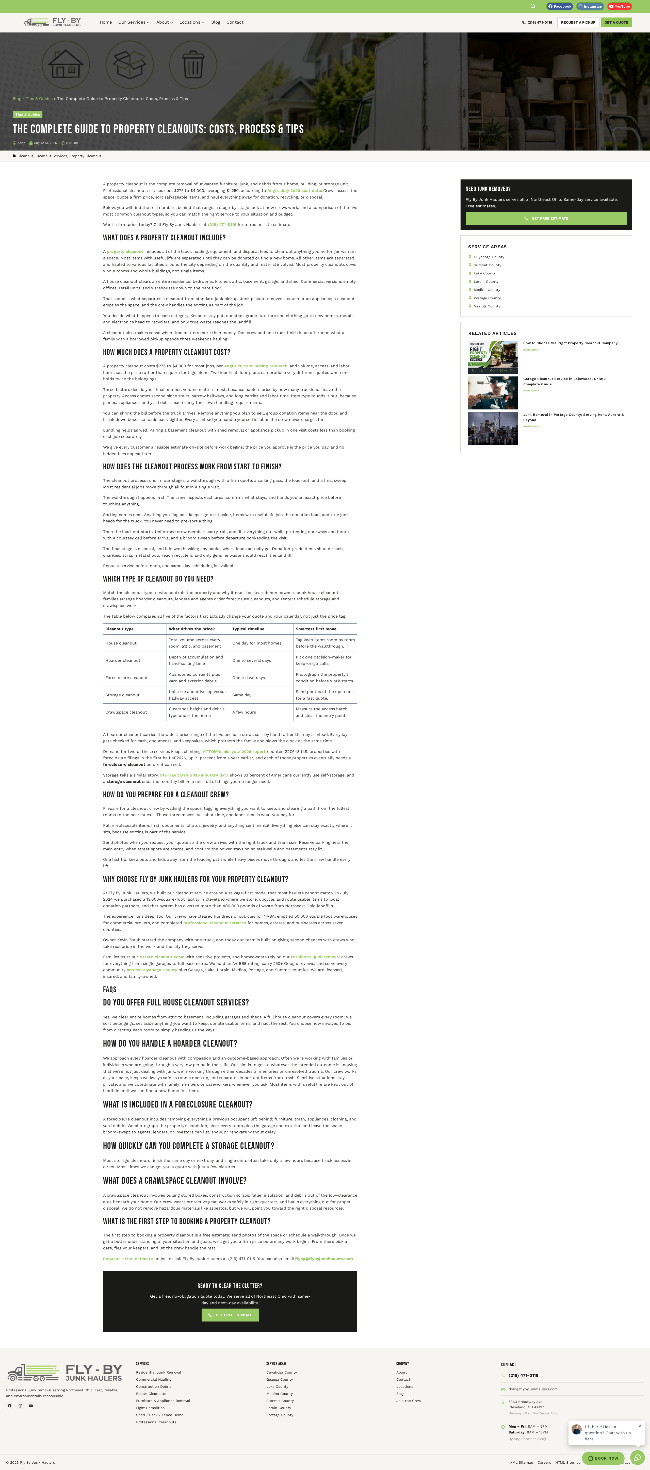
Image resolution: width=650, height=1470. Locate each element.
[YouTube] (31, 1405)
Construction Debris (153, 1386)
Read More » (531, 349)
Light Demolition (150, 1408)
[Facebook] (9, 1405)
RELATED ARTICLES (492, 333)
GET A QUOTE (616, 22)
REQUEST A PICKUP (578, 22)
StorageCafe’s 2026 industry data (194, 775)
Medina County (279, 1394)
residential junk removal (315, 956)
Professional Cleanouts (156, 1422)
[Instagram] (20, 1405)
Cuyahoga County (281, 1372)
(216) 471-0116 (540, 22)
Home (106, 22)
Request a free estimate (128, 1258)
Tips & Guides (39, 98)
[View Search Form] (533, 6)
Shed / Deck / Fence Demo (159, 1415)
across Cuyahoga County (151, 969)
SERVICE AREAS (487, 246)
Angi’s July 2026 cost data (293, 190)
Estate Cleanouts (151, 1394)
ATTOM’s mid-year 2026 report (234, 751)
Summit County (280, 1401)
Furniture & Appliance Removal (163, 1401)
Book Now (607, 1458)
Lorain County (278, 1408)
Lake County (277, 1386)
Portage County (279, 1415)
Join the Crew (408, 1401)
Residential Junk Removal (158, 1372)
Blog (215, 22)
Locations (404, 1386)
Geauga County (279, 1379)
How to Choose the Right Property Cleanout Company (570, 343)
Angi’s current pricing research (255, 366)
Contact (234, 22)
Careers (544, 1462)
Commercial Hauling (153, 1379)
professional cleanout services (214, 922)
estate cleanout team (161, 956)
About (401, 1372)
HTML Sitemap (568, 1462)
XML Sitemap (521, 1462)
